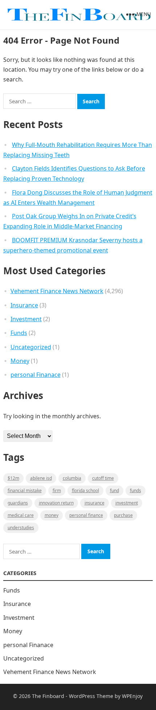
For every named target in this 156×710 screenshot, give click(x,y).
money (51, 515)
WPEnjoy (132, 696)
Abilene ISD (41, 478)
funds (135, 490)
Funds (19, 333)
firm (57, 490)
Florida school (85, 490)
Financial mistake (25, 490)
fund (114, 490)
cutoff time (103, 478)
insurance (94, 503)
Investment (26, 319)
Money (20, 361)
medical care (21, 515)
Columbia (72, 478)
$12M (13, 478)
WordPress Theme (91, 696)
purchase (123, 515)
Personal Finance (86, 515)
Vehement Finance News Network (57, 291)
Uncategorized (31, 347)
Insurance (24, 305)
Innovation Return (56, 503)
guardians (18, 503)
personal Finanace (36, 375)
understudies (21, 527)
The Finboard (48, 696)
